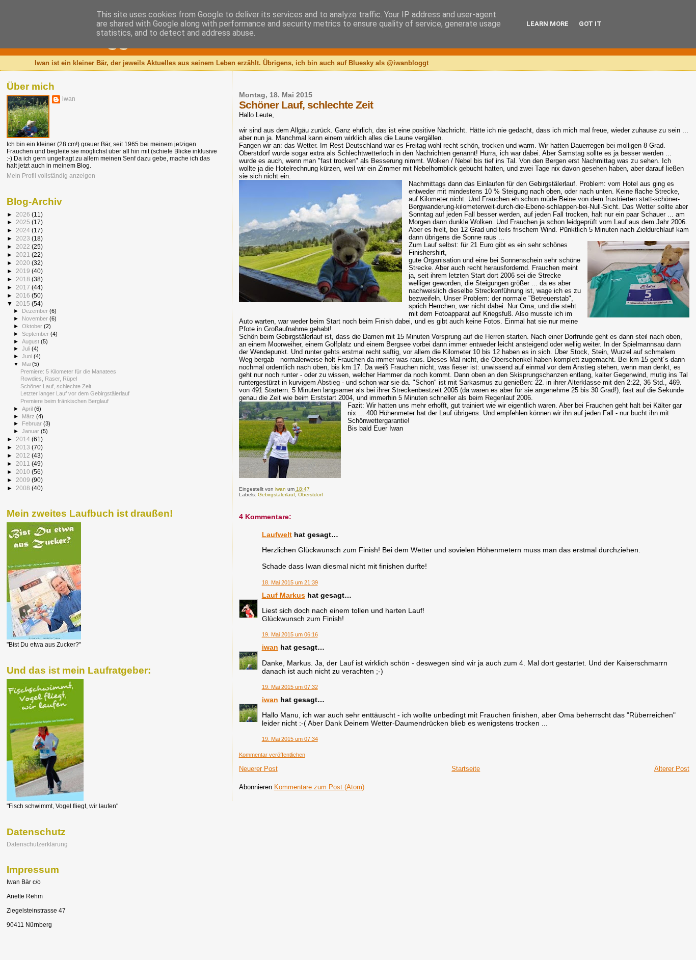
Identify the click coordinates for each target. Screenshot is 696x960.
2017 (24, 287)
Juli (27, 348)
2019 (24, 271)
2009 (24, 479)
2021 (24, 254)
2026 (24, 214)
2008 (24, 488)
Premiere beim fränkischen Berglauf (64, 401)
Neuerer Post (258, 768)
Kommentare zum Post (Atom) (319, 787)
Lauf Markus (283, 595)
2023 (24, 238)
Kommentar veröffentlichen (272, 755)
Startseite (465, 768)
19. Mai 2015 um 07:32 (290, 687)
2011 (24, 463)
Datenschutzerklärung (37, 844)
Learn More (547, 24)
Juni (28, 356)
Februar (32, 423)
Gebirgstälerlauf (276, 494)
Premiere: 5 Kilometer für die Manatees (68, 371)
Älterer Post (671, 768)
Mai (27, 364)
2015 (24, 303)
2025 (24, 222)
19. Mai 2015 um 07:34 (290, 739)
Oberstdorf (310, 494)
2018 (24, 279)
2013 (24, 447)
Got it (590, 24)
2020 (24, 262)
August (31, 341)
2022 (24, 246)
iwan (270, 647)
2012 (24, 455)
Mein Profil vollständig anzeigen (51, 175)
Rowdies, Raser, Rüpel (48, 379)
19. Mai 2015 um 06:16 (290, 634)
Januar (31, 431)
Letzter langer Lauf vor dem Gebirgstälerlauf (74, 393)
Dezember (35, 311)
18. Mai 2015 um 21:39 (290, 582)
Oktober (33, 326)
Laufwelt (277, 534)
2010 (24, 471)
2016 (24, 295)
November (35, 318)
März (29, 416)
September (36, 334)
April (28, 409)
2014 (24, 439)
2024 (24, 230)
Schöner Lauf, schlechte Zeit (55, 386)
